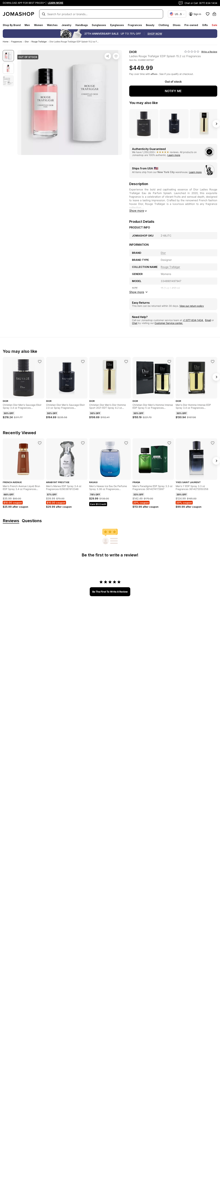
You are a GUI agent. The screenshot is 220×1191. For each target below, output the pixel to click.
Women (38, 25)
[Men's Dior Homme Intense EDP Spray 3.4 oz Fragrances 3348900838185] (212, 361)
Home (5, 41)
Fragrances (135, 25)
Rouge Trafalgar (39, 41)
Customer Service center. (169, 323)
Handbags (81, 25)
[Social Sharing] (107, 56)
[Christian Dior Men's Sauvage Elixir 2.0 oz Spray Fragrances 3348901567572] (83, 361)
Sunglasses (99, 25)
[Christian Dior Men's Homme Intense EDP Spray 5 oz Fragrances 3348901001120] (169, 361)
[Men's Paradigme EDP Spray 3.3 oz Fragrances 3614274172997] (169, 443)
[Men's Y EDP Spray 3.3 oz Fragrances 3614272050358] (212, 443)
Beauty (150, 25)
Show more (136, 210)
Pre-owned (191, 25)
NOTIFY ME (173, 91)
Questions (32, 521)
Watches (52, 25)
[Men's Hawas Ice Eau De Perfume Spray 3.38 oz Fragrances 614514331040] (126, 443)
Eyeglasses (117, 25)
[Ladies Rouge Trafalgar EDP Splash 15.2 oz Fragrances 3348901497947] (116, 56)
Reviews (11, 521)
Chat (134, 323)
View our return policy (191, 305)
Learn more (173, 155)
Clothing (163, 25)
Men (27, 25)
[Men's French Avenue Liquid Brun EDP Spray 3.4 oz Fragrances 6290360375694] (39, 443)
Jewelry (66, 25)
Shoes (176, 25)
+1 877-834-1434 (193, 320)
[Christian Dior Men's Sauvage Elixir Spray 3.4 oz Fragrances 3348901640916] (39, 361)
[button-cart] (214, 14)
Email (208, 320)
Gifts (205, 25)
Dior (27, 41)
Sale (214, 25)
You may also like (143, 103)
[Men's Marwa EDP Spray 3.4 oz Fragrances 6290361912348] (83, 443)
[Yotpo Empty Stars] (192, 51)
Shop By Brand (12, 25)
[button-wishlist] (208, 14)
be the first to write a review (110, 591)
